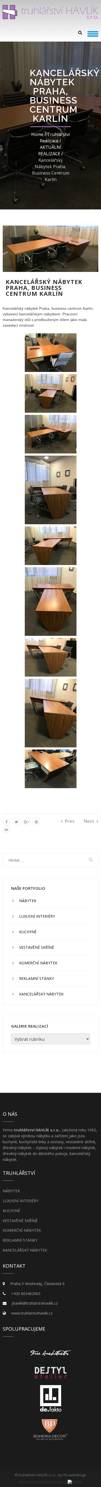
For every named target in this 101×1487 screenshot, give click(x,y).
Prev (70, 821)
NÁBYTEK (27, 900)
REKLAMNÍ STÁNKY (36, 978)
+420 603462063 (25, 1293)
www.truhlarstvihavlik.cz (32, 1313)
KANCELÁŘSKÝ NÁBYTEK (41, 994)
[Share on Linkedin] (6, 829)
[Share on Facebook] (6, 821)
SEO (22, 1482)
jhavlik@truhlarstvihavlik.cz (35, 1303)
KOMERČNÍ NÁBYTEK (38, 962)
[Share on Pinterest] (36, 821)
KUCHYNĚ (28, 931)
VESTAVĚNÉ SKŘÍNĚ (36, 947)
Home (37, 134)
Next (89, 821)
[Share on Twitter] (16, 821)
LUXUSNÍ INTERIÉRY (37, 916)
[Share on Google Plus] (26, 821)
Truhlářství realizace (55, 137)
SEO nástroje (53, 1482)
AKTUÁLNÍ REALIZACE (49, 150)
